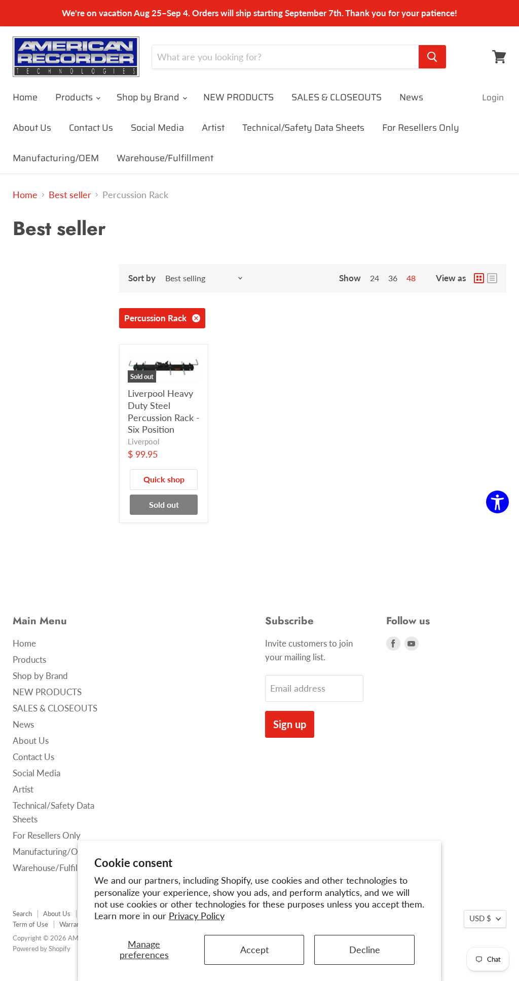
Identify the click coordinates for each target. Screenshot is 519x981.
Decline (364, 949)
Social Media (157, 128)
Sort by (142, 278)
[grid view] (479, 278)
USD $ (480, 918)
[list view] (492, 278)
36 (392, 278)
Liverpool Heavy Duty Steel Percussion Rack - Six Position (164, 411)
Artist (213, 128)
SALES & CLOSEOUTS (336, 97)
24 (374, 278)
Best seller (70, 195)
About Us (32, 128)
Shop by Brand (149, 97)
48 (411, 278)
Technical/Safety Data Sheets (303, 128)
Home (25, 97)
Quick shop (163, 479)
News (411, 97)
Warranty (72, 924)
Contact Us (91, 128)
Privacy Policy (197, 915)
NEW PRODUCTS (238, 97)
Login (493, 97)
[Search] (432, 56)
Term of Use (30, 924)
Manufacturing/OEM (56, 158)
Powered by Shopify (41, 949)
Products (75, 97)
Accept (254, 949)
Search (22, 914)
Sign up (289, 724)
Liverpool (144, 441)
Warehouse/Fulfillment (165, 158)
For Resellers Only (420, 128)
